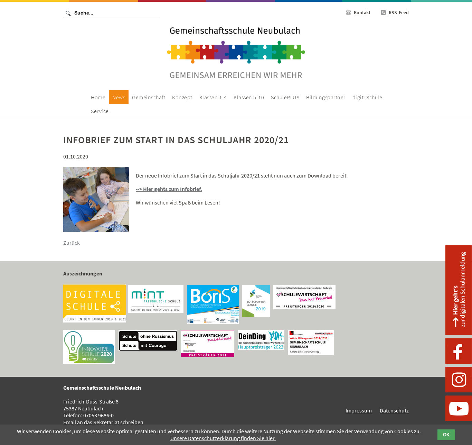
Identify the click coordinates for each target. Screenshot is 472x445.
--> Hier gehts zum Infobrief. (169, 188)
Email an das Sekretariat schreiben (103, 422)
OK (446, 434)
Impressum (359, 410)
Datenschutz (394, 410)
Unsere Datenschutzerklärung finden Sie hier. (223, 438)
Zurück (71, 242)
